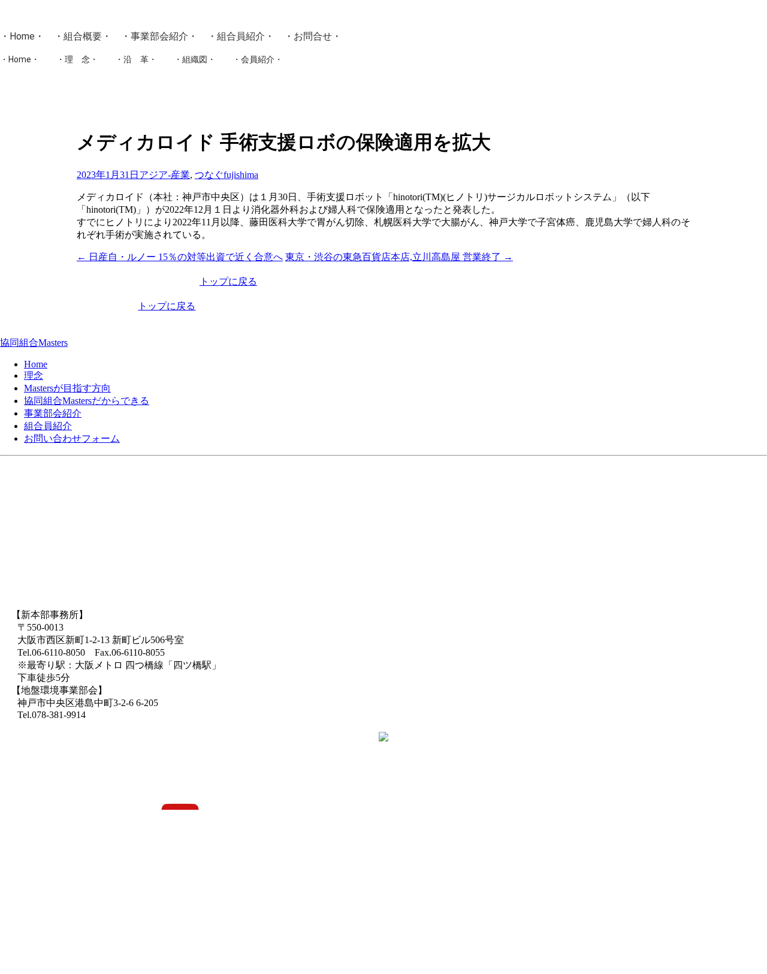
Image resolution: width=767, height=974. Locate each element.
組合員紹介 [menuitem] (48, 426)
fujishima (241, 175)
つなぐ (209, 175)
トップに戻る (228, 281)
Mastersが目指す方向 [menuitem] (67, 388)
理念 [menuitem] (33, 375)
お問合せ (313, 36)
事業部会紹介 (159, 36)
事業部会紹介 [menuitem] (52, 413)
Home (22, 36)
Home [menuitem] (35, 364)
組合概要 (83, 36)
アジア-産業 (164, 175)
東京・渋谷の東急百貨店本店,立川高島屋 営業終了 (399, 257)
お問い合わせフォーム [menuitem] (72, 438)
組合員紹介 (241, 36)
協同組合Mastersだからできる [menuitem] (86, 401)
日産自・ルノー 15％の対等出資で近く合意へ (180, 257)
